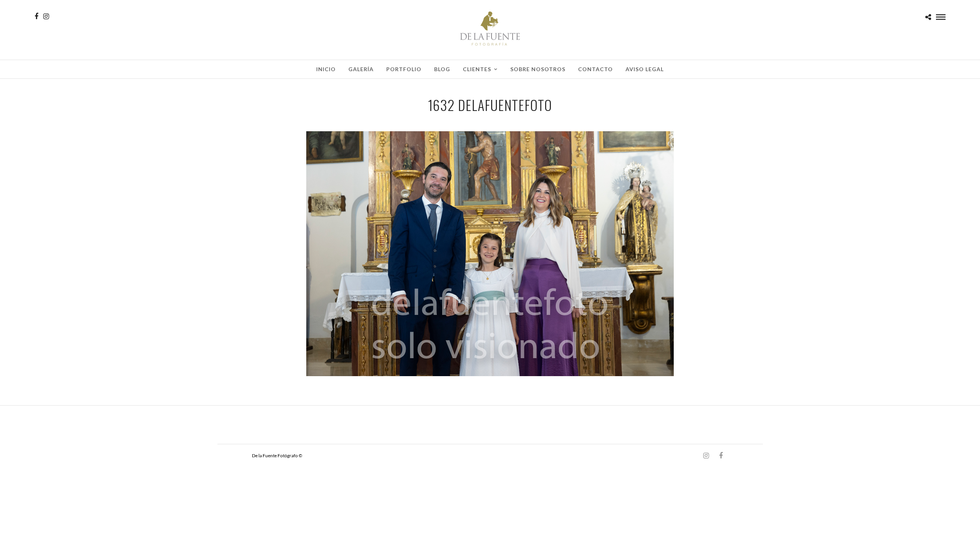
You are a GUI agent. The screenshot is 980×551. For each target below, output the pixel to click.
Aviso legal (645, 69)
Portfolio (403, 69)
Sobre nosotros (537, 69)
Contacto (595, 69)
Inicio (326, 69)
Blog (442, 69)
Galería (361, 69)
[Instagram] (46, 16)
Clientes (477, 69)
